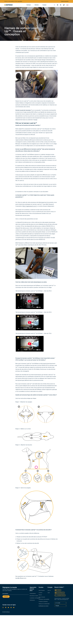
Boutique (29, 4)
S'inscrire (6, 596)
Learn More (20, 1)
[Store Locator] (60, 4)
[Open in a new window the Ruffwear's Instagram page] (3, 607)
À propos (44, 4)
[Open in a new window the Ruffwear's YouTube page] (8, 607)
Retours (40, 594)
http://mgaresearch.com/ (30, 206)
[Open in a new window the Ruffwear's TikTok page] (13, 607)
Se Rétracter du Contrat (43, 605)
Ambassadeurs (33, 593)
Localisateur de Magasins (35, 598)
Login (49, 592)
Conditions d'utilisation (43, 601)
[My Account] (57, 4)
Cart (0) (49, 590)
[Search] (54, 4)
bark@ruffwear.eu (60, 592)
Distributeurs (32, 600)
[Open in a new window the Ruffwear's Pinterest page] (11, 607)
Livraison (40, 592)
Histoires (37, 4)
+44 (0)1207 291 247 (61, 595)
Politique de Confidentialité (44, 603)
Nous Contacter (42, 597)
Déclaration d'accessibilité (44, 599)
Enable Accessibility (65, 1)
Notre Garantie (42, 590)
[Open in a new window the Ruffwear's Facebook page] (5, 607)
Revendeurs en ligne (34, 595)
